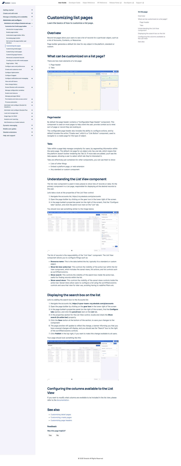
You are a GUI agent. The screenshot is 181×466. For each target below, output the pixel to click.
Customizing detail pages (61, 414)
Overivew (141, 16)
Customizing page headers (61, 420)
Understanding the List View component (148, 29)
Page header (144, 22)
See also (141, 42)
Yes (50, 435)
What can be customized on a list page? (152, 19)
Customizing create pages (61, 417)
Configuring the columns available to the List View (151, 38)
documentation (63, 400)
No (57, 435)
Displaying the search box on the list (151, 33)
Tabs (141, 25)
